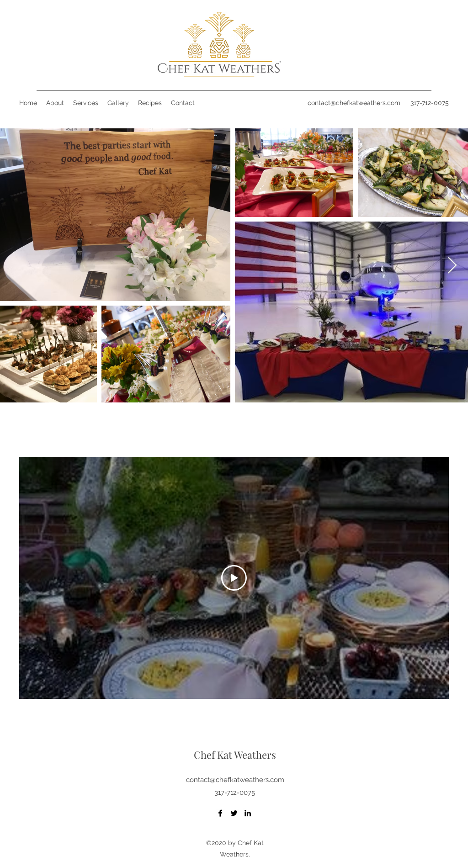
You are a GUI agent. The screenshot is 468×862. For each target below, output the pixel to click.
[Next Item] (452, 266)
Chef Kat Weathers (235, 755)
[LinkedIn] (247, 813)
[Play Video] (234, 578)
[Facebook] (220, 813)
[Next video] (430, 577)
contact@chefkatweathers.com (354, 102)
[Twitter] (234, 813)
